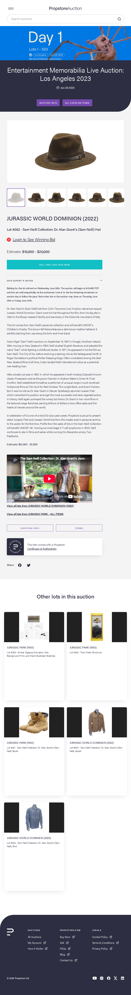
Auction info (48, 102)
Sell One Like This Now (54, 264)
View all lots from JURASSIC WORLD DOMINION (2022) (40, 506)
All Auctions (34, 936)
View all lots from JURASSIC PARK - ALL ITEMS (35, 514)
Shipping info (30, 528)
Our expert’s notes (20, 280)
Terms (79, 528)
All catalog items (77, 102)
